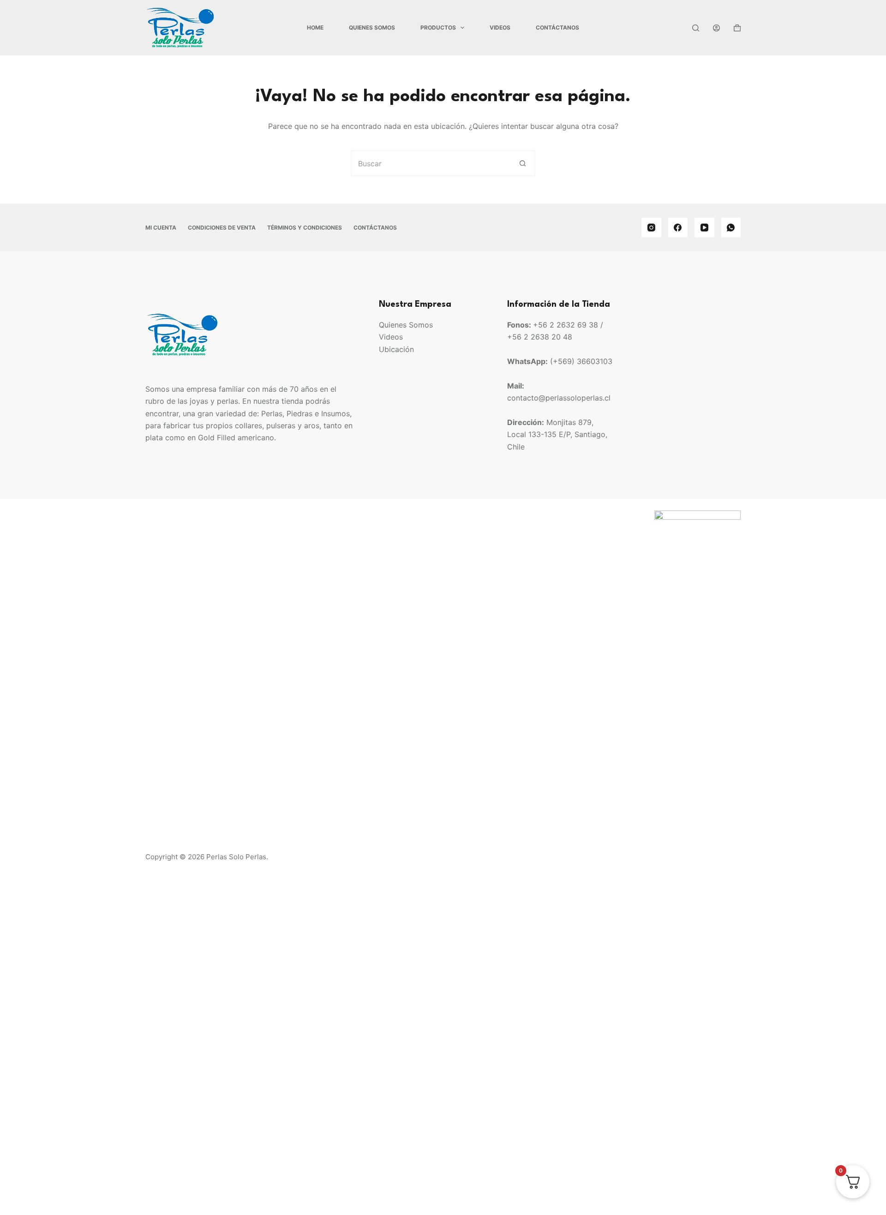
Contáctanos (557, 27)
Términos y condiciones (304, 227)
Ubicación (396, 349)
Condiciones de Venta (222, 227)
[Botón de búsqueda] (522, 163)
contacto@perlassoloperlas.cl (559, 397)
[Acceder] (716, 27)
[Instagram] (651, 227)
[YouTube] (704, 227)
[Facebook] (678, 227)
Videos (500, 27)
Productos (438, 27)
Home (315, 27)
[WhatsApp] (731, 227)
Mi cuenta (160, 227)
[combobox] (430, 163)
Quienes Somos (372, 27)
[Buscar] (695, 27)
